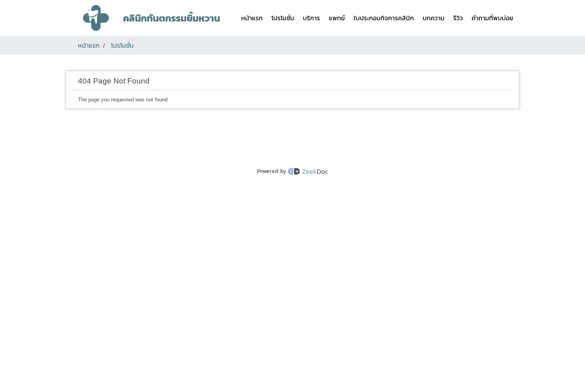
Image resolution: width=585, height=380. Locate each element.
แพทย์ (337, 18)
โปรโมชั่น (282, 18)
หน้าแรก (252, 18)
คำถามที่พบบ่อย (492, 18)
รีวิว (458, 18)
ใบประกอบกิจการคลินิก (384, 18)
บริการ (311, 18)
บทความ (434, 18)
